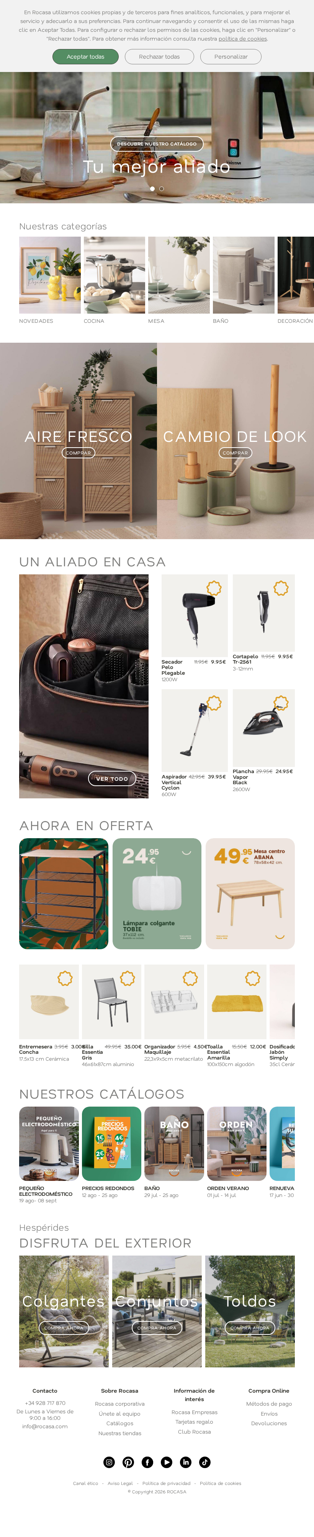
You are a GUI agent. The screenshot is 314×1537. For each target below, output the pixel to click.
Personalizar (230, 56)
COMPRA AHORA (63, 1328)
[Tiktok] (205, 1462)
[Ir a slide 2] (161, 188)
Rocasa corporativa (120, 1403)
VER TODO (112, 778)
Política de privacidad (166, 1483)
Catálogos (119, 1423)
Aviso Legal (120, 1483)
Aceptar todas (86, 56)
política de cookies (243, 38)
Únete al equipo (120, 1413)
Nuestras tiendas (119, 1433)
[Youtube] (166, 1462)
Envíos (269, 1413)
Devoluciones (269, 1423)
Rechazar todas (159, 56)
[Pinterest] (128, 1462)
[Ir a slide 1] (152, 188)
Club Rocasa (194, 1431)
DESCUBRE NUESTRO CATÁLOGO (157, 144)
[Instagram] (109, 1462)
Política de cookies (220, 1483)
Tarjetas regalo (194, 1421)
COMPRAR (78, 453)
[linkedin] (185, 1462)
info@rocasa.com (45, 1426)
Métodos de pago (269, 1403)
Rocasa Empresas (195, 1412)
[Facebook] (147, 1462)
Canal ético (85, 1483)
